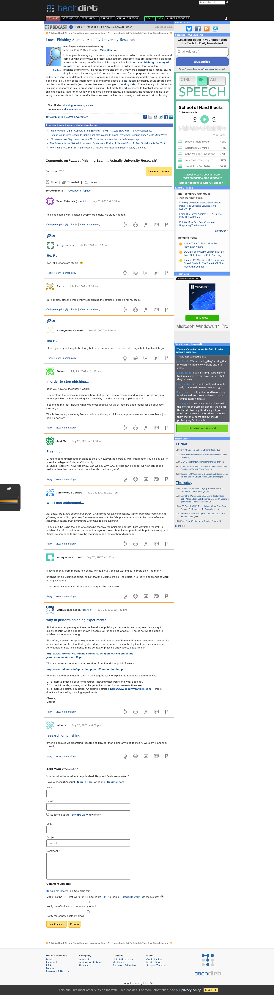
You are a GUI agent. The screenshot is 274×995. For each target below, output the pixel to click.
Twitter (49, 959)
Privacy (83, 965)
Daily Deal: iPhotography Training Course (200, 521)
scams (89, 105)
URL (49, 823)
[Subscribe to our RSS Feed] (207, 28)
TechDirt (53, 18)
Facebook (51, 962)
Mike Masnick (108, 49)
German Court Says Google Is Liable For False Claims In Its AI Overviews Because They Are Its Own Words (108, 135)
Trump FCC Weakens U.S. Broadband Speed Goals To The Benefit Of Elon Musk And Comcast (204, 263)
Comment (53, 850)
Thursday (184, 483)
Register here (115, 781)
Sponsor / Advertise (124, 965)
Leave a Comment (77, 116)
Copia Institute (154, 959)
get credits (127, 897)
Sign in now (84, 781)
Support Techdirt (177, 18)
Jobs (160, 18)
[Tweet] (161, 117)
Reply (74, 224)
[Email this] (150, 117)
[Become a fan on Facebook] (198, 28)
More (178, 525)
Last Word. (95, 896)
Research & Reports (58, 971)
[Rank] (180, 244)
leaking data (128, 84)
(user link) (82, 201)
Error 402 (107, 18)
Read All (221, 230)
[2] (51, 235)
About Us (84, 959)
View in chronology (90, 224)
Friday (181, 444)
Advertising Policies (90, 962)
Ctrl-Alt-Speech (127, 18)
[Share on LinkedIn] (171, 117)
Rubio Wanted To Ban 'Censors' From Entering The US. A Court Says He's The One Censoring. (101, 130)
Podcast (50, 968)
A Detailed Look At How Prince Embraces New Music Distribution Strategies (86, 33)
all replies (79, 190)
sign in (139, 897)
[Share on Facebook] (166, 117)
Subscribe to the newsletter (75, 814)
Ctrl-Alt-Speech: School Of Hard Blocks (199, 450)
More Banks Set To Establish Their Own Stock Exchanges (142, 33)
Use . (59, 890)
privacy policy (207, 69)
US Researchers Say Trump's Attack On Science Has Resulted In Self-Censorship (94, 139)
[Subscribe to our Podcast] (215, 28)
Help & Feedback (123, 959)
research (79, 105)
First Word (74, 896)
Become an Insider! (202, 428)
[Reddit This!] (155, 117)
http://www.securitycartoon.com (130, 688)
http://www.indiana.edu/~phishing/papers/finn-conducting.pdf (85, 669)
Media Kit (118, 962)
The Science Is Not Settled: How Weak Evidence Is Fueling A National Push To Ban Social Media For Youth (108, 143)
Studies (57, 70)
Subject (50, 837)
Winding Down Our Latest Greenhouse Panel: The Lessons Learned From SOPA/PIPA (200, 206)
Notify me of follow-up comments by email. (71, 906)
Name (49, 787)
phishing (67, 105)
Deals (149, 18)
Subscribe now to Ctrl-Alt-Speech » (202, 182)
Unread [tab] (93, 182)
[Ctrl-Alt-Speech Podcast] (202, 86)
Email (49, 801)
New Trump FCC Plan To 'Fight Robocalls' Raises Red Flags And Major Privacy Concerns (98, 147)
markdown (62, 890)
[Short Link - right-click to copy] (145, 117)
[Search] (227, 2)
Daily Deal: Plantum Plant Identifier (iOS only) (201, 462)
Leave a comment (159, 171)
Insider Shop (153, 962)
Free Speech (89, 18)
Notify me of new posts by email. (65, 915)
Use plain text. (82, 890)
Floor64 (147, 983)
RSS (61, 171)
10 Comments (54, 116)
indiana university (72, 109)
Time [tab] (54, 182)
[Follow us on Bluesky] (189, 28)
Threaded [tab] (73, 182)
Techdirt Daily (79, 814)
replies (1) (57, 224)
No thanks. (114, 896)
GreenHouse (70, 18)
